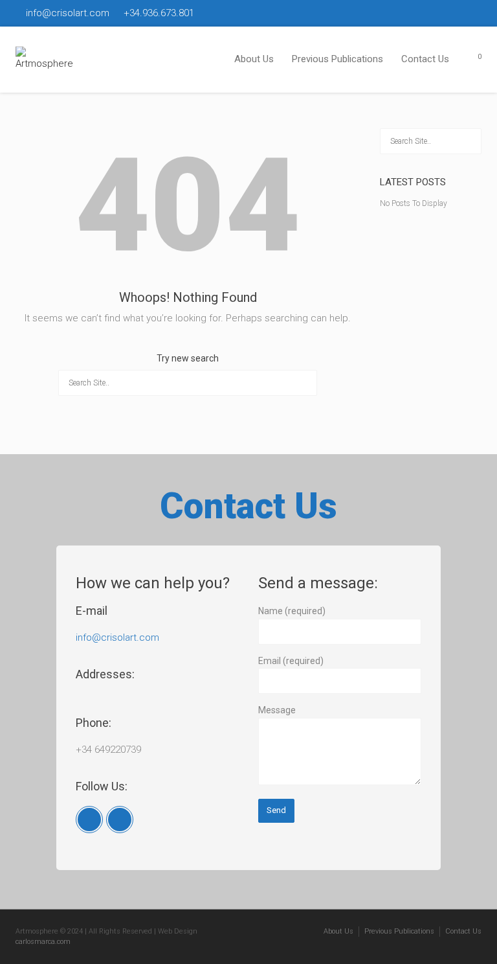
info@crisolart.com (117, 637)
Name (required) (292, 611)
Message (277, 710)
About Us (254, 59)
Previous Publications (337, 59)
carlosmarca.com (43, 941)
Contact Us (425, 59)
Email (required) (291, 661)
